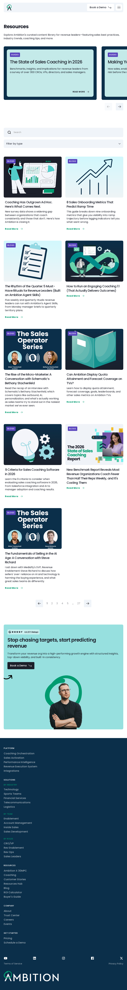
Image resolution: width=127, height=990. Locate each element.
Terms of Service (13, 964)
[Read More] (14, 229)
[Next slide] (119, 106)
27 (78, 603)
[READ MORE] (81, 92)
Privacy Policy (116, 964)
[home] (9, 7)
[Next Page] (87, 603)
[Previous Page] (39, 603)
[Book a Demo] (100, 7)
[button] (119, 7)
